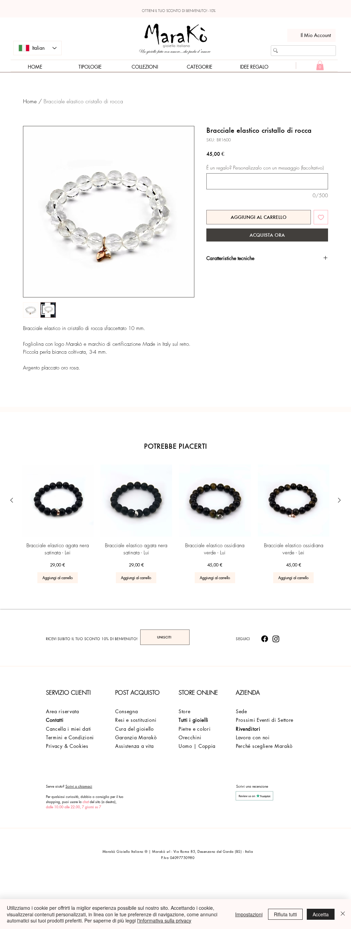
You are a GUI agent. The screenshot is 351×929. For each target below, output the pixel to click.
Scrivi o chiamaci (78, 786)
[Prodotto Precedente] (12, 500)
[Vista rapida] (58, 500)
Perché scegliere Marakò (264, 746)
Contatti (55, 720)
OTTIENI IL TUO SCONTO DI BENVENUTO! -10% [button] (179, 10)
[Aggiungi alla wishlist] (321, 217)
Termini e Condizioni (70, 737)
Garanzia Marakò (136, 737)
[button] (320, 65)
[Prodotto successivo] (339, 500)
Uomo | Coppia (197, 746)
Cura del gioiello (134, 729)
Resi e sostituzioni (135, 720)
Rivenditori (248, 729)
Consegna (126, 711)
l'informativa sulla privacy (164, 920)
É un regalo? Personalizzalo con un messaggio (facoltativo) (265, 167)
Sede (241, 711)
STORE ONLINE (198, 692)
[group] (175, 524)
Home (30, 101)
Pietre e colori (195, 729)
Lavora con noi (253, 737)
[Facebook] (264, 638)
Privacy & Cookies (67, 746)
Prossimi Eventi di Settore (264, 720)
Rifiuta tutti (285, 914)
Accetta (321, 914)
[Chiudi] (343, 914)
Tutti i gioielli (193, 720)
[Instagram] (275, 638)
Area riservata (62, 711)
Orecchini (190, 737)
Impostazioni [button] (249, 914)
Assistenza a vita (134, 746)
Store (185, 711)
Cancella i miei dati (68, 729)
